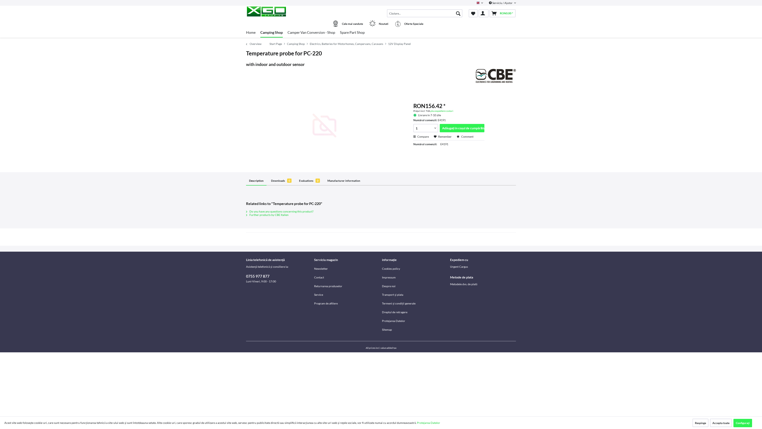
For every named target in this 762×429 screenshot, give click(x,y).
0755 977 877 (257, 276)
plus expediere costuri (441, 110)
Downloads (280, 180)
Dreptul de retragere (394, 312)
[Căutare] (458, 13)
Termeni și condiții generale (399, 303)
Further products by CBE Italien (269, 214)
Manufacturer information (343, 180)
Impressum (389, 277)
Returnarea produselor (328, 286)
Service (318, 294)
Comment (467, 136)
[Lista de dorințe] (473, 13)
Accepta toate (720, 423)
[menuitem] (424, 13)
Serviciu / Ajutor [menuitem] (502, 3)
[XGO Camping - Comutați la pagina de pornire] (279, 11)
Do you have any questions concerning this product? (281, 211)
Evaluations (308, 180)
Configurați (743, 423)
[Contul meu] (484, 13)
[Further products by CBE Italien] (495, 76)
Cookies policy (391, 268)
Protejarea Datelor (393, 321)
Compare (423, 136)
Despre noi (388, 286)
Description (256, 180)
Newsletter (321, 268)
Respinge (700, 423)
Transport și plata (392, 294)
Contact (319, 277)
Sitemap (387, 329)
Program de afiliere (326, 303)
